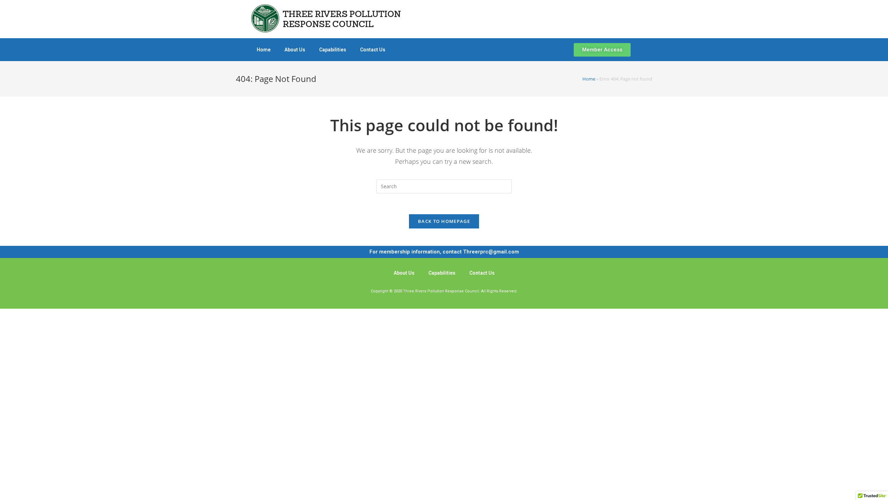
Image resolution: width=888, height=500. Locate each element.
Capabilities (332, 49)
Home (264, 49)
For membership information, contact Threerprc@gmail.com (444, 252)
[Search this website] (444, 186)
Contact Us (372, 49)
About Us (294, 49)
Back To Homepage (444, 221)
